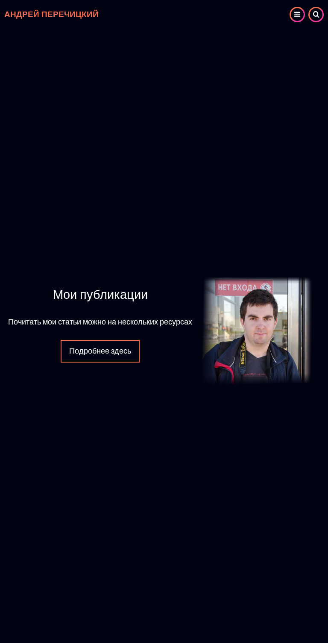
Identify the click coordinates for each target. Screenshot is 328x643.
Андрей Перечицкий (51, 14)
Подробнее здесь (100, 351)
